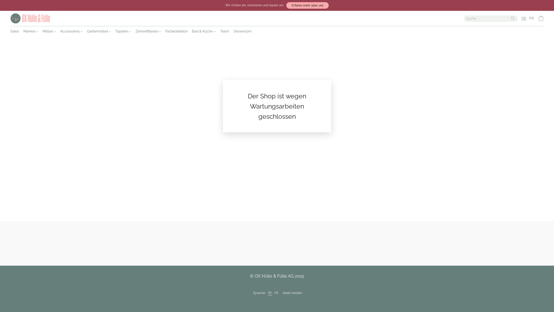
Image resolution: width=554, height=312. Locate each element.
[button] (307, 5)
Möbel (48, 31)
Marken (29, 31)
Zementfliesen (147, 31)
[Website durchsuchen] (513, 18)
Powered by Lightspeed (277, 300)
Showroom (242, 31)
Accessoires (70, 31)
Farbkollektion (176, 31)
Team (224, 31)
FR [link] (276, 293)
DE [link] (270, 293)
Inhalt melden (292, 293)
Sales (14, 31)
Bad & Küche (203, 31)
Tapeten (122, 31)
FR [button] (531, 18)
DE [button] (524, 18)
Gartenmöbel (98, 31)
